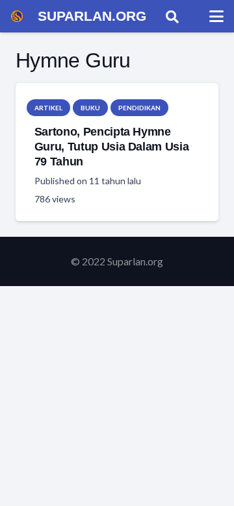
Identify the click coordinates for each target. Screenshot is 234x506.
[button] (172, 16)
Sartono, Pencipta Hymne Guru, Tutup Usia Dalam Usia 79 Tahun (111, 146)
